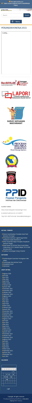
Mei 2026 (6, 279)
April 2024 (6, 326)
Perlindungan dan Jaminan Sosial (12, 262)
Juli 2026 (5, 275)
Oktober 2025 (7, 292)
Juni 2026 (5, 277)
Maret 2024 (6, 328)
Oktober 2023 (7, 335)
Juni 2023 (5, 343)
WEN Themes (18, 401)
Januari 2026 (6, 287)
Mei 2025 (6, 302)
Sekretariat (6, 266)
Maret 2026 (6, 283)
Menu (18, 22)
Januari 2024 (6, 332)
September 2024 (8, 317)
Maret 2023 (6, 349)
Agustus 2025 (7, 296)
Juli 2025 (5, 298)
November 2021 (8, 354)
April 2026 (6, 281)
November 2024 (8, 313)
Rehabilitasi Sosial (8, 264)
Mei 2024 (6, 324)
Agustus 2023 (7, 339)
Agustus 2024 (7, 319)
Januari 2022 (6, 352)
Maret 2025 (6, 305)
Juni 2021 (5, 356)
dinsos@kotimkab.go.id (17, 1)
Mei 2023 (6, 345)
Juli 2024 (5, 320)
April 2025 (6, 303)
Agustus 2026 (7, 273)
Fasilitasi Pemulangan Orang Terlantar (14, 251)
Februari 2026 (7, 285)
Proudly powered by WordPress (12, 399)
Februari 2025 (7, 307)
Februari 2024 (7, 330)
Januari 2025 (6, 309)
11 (4, 377)
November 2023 (8, 334)
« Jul (8, 389)
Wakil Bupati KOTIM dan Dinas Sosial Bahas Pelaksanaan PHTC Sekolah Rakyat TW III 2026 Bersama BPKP (16, 247)
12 (7, 377)
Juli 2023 (5, 341)
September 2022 (8, 350)
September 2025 (8, 294)
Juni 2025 (5, 300)
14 (11, 377)
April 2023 (6, 347)
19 (7, 379)
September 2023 (8, 337)
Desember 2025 (7, 288)
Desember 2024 (7, 311)
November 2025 (8, 290)
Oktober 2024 (7, 315)
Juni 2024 (5, 322)
